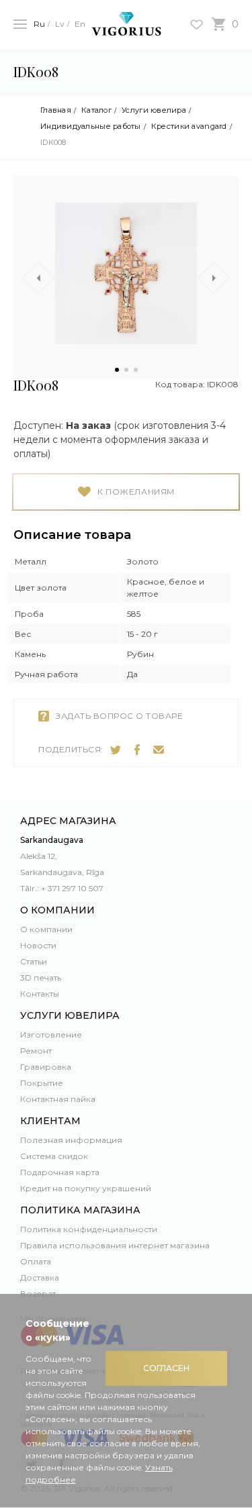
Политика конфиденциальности (88, 1229)
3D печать (40, 977)
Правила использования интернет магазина (115, 1245)
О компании (46, 929)
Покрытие (41, 1083)
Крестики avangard (189, 126)
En (80, 24)
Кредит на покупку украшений (85, 1188)
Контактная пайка (57, 1099)
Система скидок (54, 1156)
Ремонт (36, 1051)
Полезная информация (71, 1140)
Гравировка (45, 1067)
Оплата (35, 1261)
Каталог (96, 110)
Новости (38, 945)
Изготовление (51, 1034)
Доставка (39, 1277)
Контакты (39, 994)
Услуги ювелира (154, 110)
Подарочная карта (59, 1172)
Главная (55, 110)
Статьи (33, 961)
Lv (60, 24)
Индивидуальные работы (90, 126)
